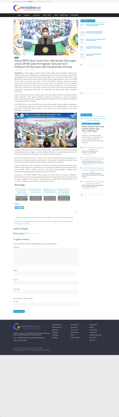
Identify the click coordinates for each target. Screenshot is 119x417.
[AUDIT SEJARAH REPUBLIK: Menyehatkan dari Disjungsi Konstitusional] (93, 181)
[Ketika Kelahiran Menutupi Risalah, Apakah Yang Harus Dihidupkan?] (93, 118)
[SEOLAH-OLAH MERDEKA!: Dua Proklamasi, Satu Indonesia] (93, 147)
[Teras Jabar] (15, 15)
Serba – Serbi (47, 15)
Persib (56, 15)
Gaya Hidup (36, 15)
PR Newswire (74, 15)
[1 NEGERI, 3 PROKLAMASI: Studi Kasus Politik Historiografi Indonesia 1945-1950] (93, 158)
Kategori (27, 15)
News (19, 15)
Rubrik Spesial (64, 15)
